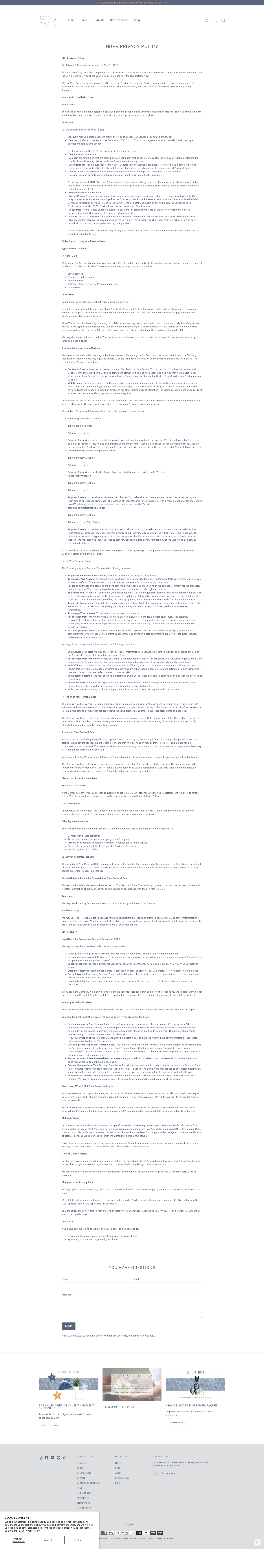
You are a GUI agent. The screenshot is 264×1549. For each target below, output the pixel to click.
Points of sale (84, 1493)
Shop (84, 20)
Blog (137, 20)
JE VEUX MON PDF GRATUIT (119, 1407)
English (130, 1524)
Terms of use (83, 1503)
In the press (83, 1498)
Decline (78, 1540)
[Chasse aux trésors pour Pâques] (195, 1384)
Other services (119, 20)
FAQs (79, 1488)
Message (67, 1294)
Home (71, 20)
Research (81, 1463)
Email (136, 1279)
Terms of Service (141, 1336)
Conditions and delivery (88, 1483)
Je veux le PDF (49, 1425)
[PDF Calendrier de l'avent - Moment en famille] (68, 1384)
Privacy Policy (32, 1530)
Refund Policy (84, 1508)
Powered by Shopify (164, 1538)
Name (65, 1279)
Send (68, 1325)
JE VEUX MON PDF (178, 1422)
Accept (48, 1540)
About (100, 20)
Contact (81, 1478)
